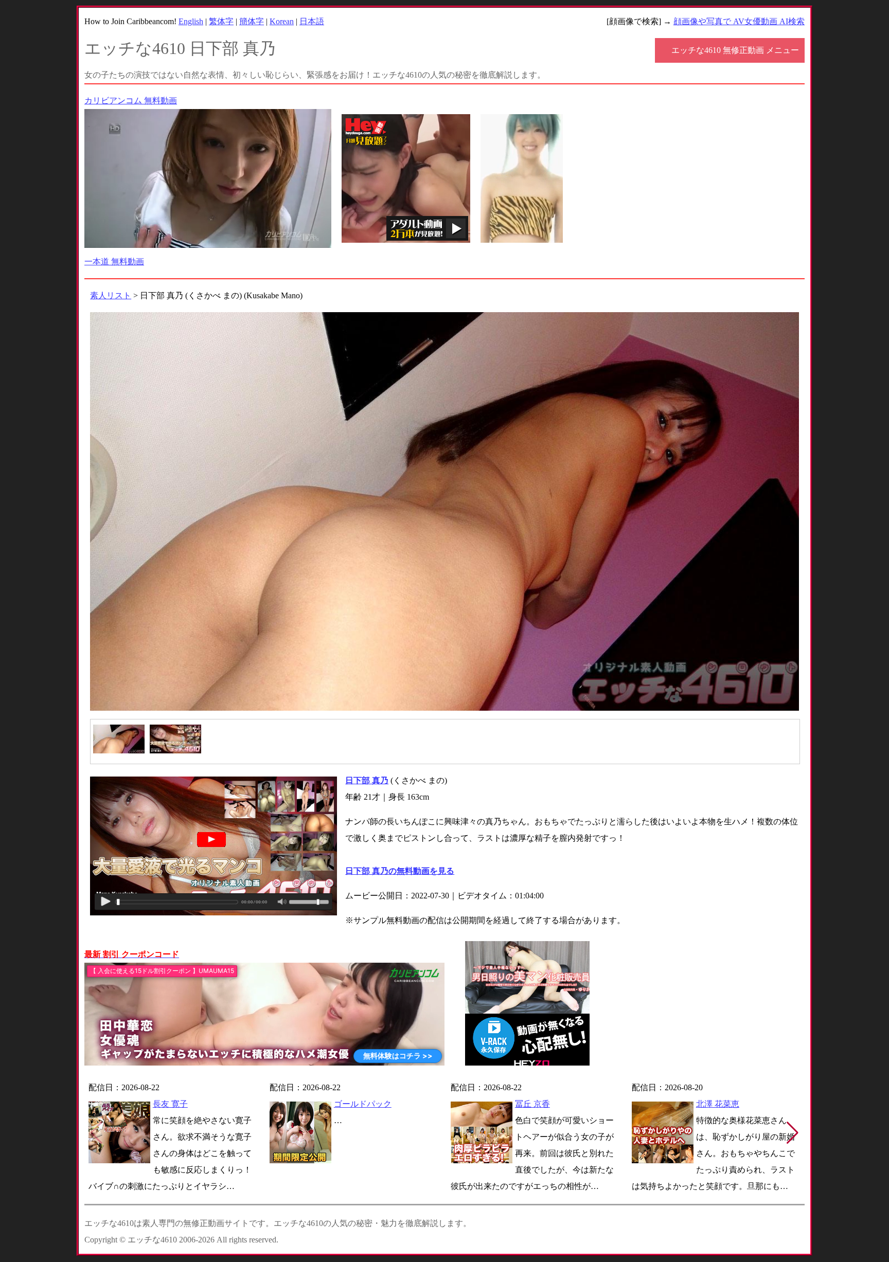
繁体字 (221, 21)
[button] (792, 1133)
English (191, 21)
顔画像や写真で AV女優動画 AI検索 (739, 21)
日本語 (311, 21)
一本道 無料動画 (114, 261)
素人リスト (110, 295)
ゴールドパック (363, 1103)
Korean (282, 21)
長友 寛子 (170, 1103)
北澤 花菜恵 (717, 1103)
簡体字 (251, 21)
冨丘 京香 (532, 1103)
